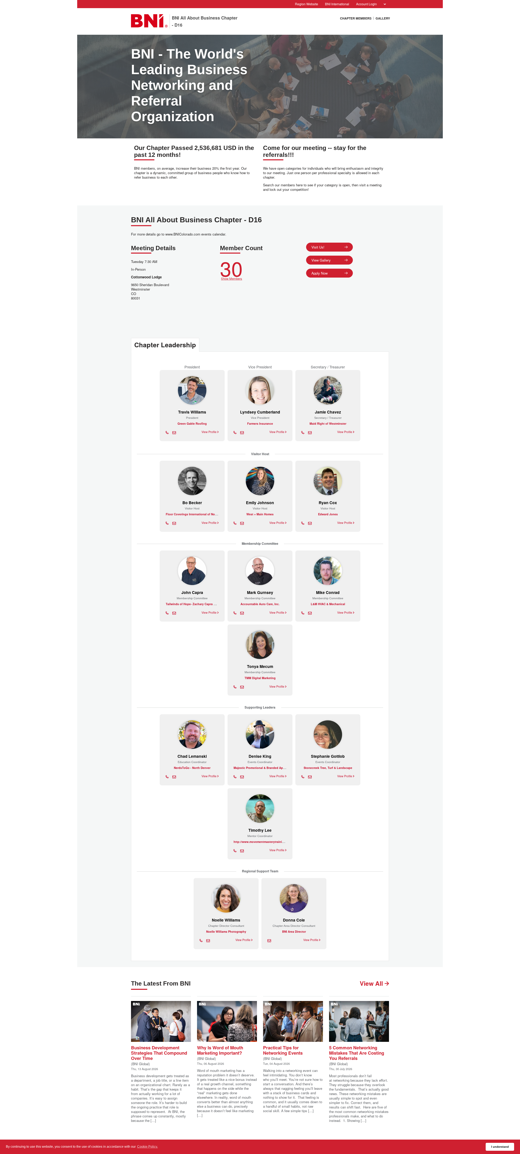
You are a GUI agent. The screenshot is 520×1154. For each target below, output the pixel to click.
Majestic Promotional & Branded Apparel (262, 768)
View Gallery (321, 260)
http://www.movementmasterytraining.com (263, 842)
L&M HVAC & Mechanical (328, 604)
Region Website (306, 4)
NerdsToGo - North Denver (192, 768)
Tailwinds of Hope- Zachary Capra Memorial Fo (198, 604)
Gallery (383, 18)
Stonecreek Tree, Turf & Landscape (328, 768)
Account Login (366, 4)
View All (372, 983)
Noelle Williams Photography (226, 931)
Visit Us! (317, 247)
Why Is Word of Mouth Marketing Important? (220, 1049)
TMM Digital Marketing (260, 678)
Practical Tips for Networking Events (283, 1049)
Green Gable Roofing (192, 423)
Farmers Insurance (260, 423)
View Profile (209, 432)
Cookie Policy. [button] (147, 1146)
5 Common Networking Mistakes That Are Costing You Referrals (356, 1052)
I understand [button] (500, 1146)
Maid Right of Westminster (328, 423)
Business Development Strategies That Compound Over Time (159, 1052)
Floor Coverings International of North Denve (197, 514)
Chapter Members (356, 18)
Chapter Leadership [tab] (165, 344)
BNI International (337, 4)
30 (231, 269)
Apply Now (319, 273)
